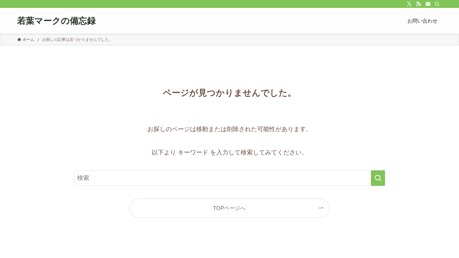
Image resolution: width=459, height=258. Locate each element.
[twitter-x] (409, 4)
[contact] (427, 4)
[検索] (437, 4)
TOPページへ (229, 208)
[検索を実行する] (378, 178)
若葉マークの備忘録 (56, 20)
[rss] (418, 4)
